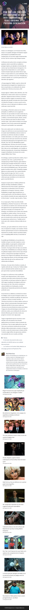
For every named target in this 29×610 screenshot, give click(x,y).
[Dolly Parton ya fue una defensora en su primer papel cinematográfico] (14, 479)
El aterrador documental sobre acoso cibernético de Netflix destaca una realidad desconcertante (12, 342)
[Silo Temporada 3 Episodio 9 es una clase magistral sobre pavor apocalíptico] (14, 501)
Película (5, 338)
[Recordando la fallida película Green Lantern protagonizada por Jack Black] (14, 592)
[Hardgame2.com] (4, 4)
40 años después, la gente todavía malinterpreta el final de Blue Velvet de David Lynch (14, 459)
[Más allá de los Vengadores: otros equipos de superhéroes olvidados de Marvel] (14, 410)
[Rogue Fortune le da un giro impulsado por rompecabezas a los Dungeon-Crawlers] (14, 387)
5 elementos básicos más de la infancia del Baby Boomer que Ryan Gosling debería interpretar (13, 528)
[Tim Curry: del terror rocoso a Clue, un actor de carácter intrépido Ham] (14, 432)
